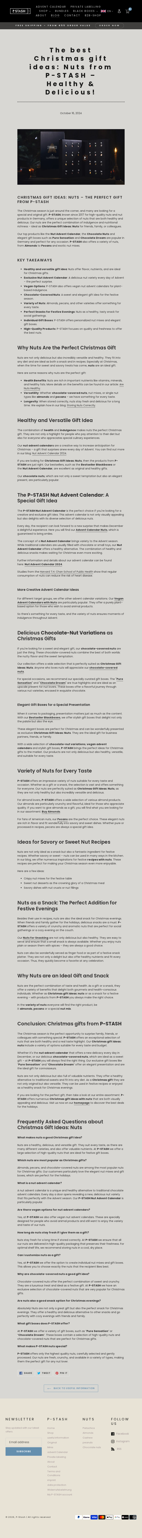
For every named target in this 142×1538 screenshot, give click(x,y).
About (51, 1462)
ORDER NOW (109, 25)
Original (52, 1442)
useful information (58, 1437)
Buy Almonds (51, 811)
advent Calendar (57, 1452)
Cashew (88, 1437)
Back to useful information (74, 1388)
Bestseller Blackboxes (44, 717)
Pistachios (89, 1428)
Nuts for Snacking (35, 938)
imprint (51, 1480)
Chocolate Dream (52, 683)
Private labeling (56, 1457)
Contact (52, 1466)
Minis (50, 1447)
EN (109, 11)
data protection (56, 1485)
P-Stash (21, 1517)
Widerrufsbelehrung (59, 1490)
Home (51, 1428)
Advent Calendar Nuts (91, 530)
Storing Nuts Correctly (81, 405)
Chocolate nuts (92, 1447)
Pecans (62, 819)
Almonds (88, 1433)
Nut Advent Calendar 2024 (49, 453)
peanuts (88, 1442)
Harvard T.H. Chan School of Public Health (66, 572)
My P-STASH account (59, 1494)
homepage (82, 1103)
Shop (50, 1433)
